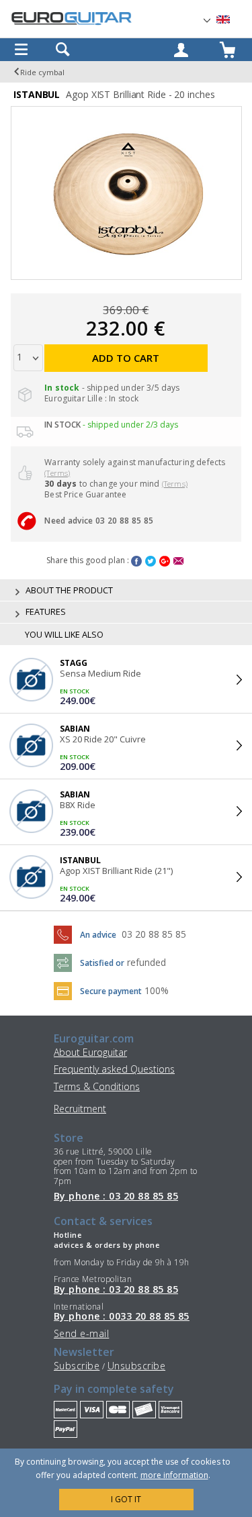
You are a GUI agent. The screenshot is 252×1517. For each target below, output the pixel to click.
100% (156, 990)
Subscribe (76, 1365)
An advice (98, 934)
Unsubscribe (136, 1365)
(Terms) (57, 473)
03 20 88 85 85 (154, 934)
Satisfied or (102, 963)
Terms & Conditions (97, 1086)
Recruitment (80, 1108)
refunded (146, 962)
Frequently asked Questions (114, 1069)
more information (174, 1475)
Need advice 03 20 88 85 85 (98, 520)
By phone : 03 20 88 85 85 (116, 1196)
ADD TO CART (125, 357)
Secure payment (111, 991)
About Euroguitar (90, 1052)
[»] (231, 19)
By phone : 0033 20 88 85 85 (122, 1316)
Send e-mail (81, 1333)
